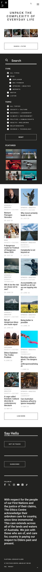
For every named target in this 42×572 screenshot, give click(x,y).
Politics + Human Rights (22, 119)
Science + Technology (21, 129)
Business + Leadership (21, 113)
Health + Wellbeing (19, 122)
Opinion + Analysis (22, 86)
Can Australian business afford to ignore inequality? (28, 401)
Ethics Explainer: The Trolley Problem (11, 355)
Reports (17, 89)
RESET (21, 137)
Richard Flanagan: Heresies (8, 215)
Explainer (17, 79)
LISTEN (13, 96)
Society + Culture (19, 109)
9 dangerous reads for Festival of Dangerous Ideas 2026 (11, 248)
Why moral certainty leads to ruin (29, 214)
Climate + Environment (21, 116)
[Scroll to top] (37, 567)
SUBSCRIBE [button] (14, 464)
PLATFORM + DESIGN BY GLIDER (13, 559)
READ (12, 76)
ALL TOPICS (15, 106)
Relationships (17, 126)
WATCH (13, 92)
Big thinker (18, 83)
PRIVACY (10, 566)
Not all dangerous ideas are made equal (11, 322)
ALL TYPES (15, 73)
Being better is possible (27, 321)
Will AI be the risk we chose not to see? (11, 287)
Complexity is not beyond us (28, 251)
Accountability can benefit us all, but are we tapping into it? (29, 286)
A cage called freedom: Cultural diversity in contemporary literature (11, 401)
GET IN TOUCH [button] (15, 444)
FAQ (5, 566)
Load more (21, 416)
